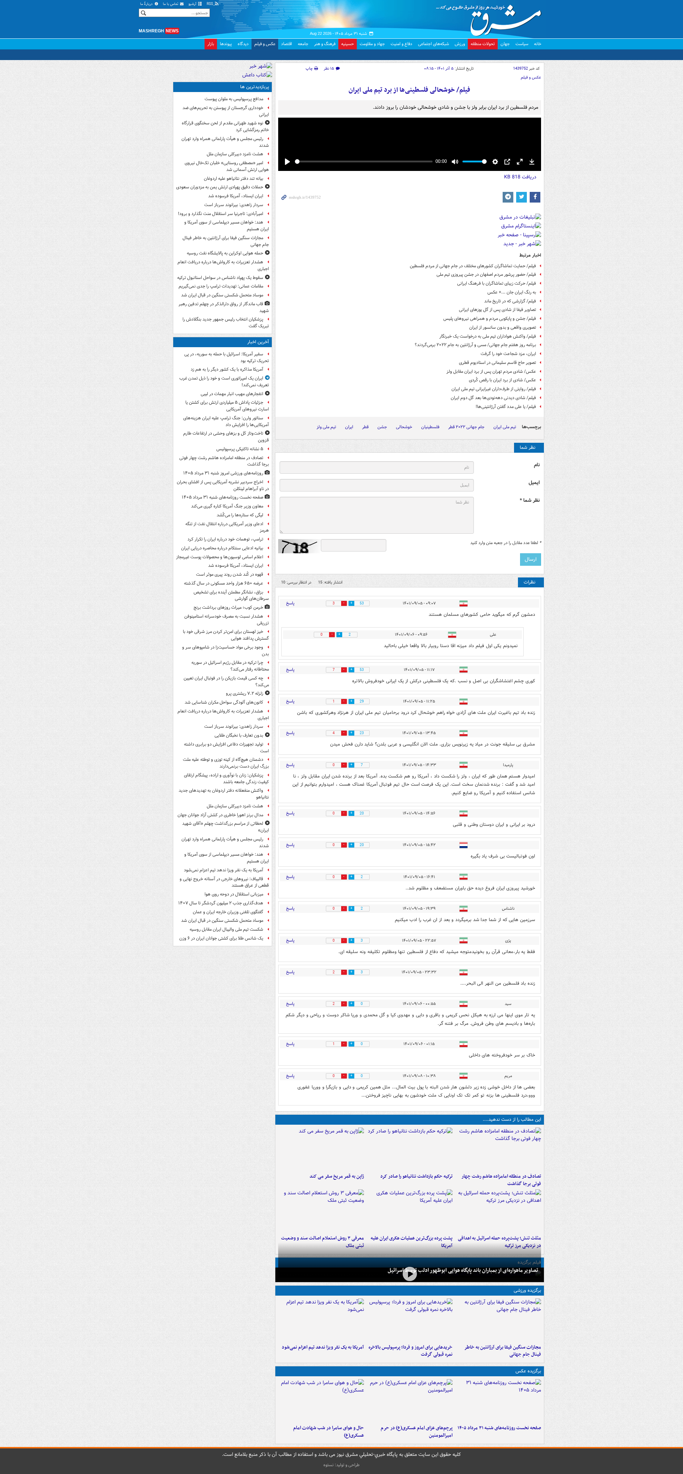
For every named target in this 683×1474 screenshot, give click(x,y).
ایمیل (534, 482)
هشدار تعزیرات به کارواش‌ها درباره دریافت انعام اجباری (223, 265)
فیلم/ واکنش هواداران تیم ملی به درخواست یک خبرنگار (487, 336)
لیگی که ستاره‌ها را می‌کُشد (240, 515)
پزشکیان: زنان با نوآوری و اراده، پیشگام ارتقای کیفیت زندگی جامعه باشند (226, 778)
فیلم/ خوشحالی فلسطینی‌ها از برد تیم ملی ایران (409, 90)
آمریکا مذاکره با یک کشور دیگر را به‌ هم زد (227, 369)
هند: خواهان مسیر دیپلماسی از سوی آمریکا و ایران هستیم (226, 225)
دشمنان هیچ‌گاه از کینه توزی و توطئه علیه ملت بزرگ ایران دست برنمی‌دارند (226, 763)
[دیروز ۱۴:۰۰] (409, 1400)
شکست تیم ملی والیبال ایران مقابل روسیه (226, 929)
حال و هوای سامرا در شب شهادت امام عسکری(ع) (328, 1432)
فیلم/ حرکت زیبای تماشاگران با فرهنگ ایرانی (496, 283)
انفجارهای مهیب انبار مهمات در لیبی (232, 394)
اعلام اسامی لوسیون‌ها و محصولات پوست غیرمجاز (219, 557)
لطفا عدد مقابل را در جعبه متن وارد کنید (505, 543)
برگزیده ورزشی (527, 1290)
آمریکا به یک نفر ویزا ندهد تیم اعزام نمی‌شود (323, 1347)
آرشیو (193, 4)
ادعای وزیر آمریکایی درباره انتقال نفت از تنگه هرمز (227, 527)
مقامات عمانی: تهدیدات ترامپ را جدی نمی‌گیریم (221, 286)
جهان (505, 44)
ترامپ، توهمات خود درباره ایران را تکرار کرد (225, 539)
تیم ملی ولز (326, 427)
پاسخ (290, 603)
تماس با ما (171, 4)
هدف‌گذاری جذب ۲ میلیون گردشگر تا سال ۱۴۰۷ (220, 903)
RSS (210, 4)
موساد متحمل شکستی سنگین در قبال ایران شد (222, 295)
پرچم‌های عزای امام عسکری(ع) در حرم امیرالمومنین (416, 1432)
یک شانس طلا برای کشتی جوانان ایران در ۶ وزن (221, 938)
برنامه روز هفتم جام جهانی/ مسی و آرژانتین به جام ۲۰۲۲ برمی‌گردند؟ (475, 344)
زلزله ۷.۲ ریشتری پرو (244, 693)
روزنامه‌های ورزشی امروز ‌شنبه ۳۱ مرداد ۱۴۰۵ (223, 473)
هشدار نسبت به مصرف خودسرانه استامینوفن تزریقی (226, 619)
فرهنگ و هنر (324, 44)
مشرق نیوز (491, 18)
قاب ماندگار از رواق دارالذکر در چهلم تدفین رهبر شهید (224, 307)
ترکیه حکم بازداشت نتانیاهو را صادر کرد (416, 1176)
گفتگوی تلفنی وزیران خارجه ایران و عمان (228, 912)
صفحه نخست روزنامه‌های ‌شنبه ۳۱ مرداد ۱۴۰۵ (499, 1428)
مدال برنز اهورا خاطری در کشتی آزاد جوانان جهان (220, 815)
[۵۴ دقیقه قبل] (498, 1400)
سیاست (521, 44)
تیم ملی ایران (504, 427)
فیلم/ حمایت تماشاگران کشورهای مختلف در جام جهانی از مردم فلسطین (473, 266)
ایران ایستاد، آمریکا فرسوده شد (235, 196)
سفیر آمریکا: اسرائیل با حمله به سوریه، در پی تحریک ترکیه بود (226, 357)
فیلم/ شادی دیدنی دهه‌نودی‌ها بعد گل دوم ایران (493, 397)
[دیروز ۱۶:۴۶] (409, 1149)
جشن (382, 427)
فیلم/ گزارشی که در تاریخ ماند (510, 301)
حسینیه (347, 44)
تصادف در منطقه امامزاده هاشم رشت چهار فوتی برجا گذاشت (501, 1180)
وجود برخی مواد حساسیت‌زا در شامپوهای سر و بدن (225, 650)
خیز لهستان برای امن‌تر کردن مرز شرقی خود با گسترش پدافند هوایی (226, 635)
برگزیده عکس (528, 1371)
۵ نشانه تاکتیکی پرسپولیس (239, 449)
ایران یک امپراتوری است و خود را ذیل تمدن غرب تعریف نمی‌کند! (224, 381)
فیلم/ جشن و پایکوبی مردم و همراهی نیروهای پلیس (489, 318)
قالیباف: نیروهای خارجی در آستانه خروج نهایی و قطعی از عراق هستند (224, 882)
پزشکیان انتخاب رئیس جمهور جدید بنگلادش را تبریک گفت (225, 322)
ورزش (460, 44)
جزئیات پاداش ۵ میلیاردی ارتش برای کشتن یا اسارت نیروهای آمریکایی (227, 406)
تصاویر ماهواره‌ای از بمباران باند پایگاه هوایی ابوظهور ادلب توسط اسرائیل (463, 1270)
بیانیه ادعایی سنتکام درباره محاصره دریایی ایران (222, 548)
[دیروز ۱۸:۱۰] (498, 1319)
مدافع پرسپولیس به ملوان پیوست (234, 99)
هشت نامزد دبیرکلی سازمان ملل (235, 154)
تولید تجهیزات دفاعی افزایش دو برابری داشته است (226, 747)
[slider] (364, 161)
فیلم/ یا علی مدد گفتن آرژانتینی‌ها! (506, 406)
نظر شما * (530, 500)
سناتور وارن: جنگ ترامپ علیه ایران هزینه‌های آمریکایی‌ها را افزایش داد (226, 421)
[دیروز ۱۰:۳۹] (409, 1210)
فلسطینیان (430, 427)
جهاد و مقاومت (372, 44)
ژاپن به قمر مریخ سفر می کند (336, 1176)
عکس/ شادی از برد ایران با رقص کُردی (502, 380)
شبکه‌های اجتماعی (433, 44)
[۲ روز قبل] (409, 1319)
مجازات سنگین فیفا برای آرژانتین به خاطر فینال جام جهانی (502, 1351)
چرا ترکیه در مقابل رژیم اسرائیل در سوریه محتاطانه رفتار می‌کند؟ (230, 666)
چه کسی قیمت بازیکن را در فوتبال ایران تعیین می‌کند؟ (226, 681)
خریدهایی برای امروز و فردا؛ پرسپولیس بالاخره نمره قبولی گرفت (410, 1351)
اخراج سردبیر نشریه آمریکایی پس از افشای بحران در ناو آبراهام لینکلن (223, 485)
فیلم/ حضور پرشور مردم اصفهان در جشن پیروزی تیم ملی (486, 274)
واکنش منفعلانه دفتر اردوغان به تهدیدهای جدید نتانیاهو (224, 794)
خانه (537, 44)
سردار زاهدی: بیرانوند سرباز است (233, 204)
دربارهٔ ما (147, 4)
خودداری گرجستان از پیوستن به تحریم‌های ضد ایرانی (225, 111)
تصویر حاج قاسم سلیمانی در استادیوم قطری (497, 362)
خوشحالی (404, 427)
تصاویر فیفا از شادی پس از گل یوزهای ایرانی (497, 309)
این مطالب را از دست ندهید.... (512, 1119)
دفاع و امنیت (401, 44)
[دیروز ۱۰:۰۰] (409, 1274)
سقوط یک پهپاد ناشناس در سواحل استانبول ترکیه (220, 277)
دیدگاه (243, 44)
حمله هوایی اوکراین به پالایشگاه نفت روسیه (225, 253)
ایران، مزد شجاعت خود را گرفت (508, 353)
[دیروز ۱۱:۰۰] (321, 1400)
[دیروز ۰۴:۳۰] (321, 1210)
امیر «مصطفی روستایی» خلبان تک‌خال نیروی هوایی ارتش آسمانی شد (227, 166)
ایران (349, 427)
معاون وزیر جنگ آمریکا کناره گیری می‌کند (227, 506)
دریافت (520, 177)
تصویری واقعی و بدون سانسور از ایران (502, 327)
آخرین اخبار (258, 342)
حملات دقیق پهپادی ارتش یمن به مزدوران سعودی (219, 187)
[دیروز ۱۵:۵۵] (321, 1149)
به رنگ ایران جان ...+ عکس (511, 292)
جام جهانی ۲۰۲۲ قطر (466, 427)
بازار (210, 44)
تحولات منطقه (483, 44)
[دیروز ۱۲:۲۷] (498, 1210)
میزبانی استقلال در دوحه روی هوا (234, 894)
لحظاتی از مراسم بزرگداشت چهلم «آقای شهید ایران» (225, 827)
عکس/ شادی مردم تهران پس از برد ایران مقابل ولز (491, 371)
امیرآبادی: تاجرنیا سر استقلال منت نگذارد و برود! (220, 213)
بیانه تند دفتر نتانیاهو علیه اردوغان (233, 178)
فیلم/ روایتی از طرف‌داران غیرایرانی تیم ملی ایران (493, 389)
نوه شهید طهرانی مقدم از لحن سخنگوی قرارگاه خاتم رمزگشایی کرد (225, 126)
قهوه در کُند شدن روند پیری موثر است (229, 574)
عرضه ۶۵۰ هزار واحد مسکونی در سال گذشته (223, 583)
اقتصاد (286, 44)
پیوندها (226, 44)
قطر (365, 427)
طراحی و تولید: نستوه (341, 1465)
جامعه (303, 44)
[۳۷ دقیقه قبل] (498, 1149)
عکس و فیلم (264, 44)
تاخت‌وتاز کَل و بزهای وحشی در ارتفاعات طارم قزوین (226, 436)
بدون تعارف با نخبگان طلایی (239, 735)
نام (537, 465)
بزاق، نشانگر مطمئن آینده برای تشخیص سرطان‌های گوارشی (231, 595)
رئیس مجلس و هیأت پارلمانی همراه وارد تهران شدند (225, 142)
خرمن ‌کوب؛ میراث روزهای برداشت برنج (228, 607)
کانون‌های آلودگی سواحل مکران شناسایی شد (224, 702)
